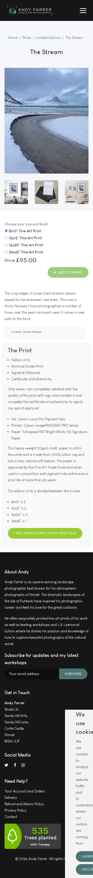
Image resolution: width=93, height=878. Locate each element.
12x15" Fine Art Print (25, 238)
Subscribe (73, 674)
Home (12, 37)
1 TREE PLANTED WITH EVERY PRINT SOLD (45, 533)
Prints (26, 37)
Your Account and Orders (25, 791)
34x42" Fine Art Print (26, 252)
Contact (11, 817)
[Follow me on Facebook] (15, 765)
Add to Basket (71, 272)
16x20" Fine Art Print (26, 245)
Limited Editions (48, 37)
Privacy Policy (15, 810)
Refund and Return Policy (24, 804)
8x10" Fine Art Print (25, 231)
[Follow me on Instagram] (23, 765)
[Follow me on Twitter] (6, 765)
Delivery (11, 797)
